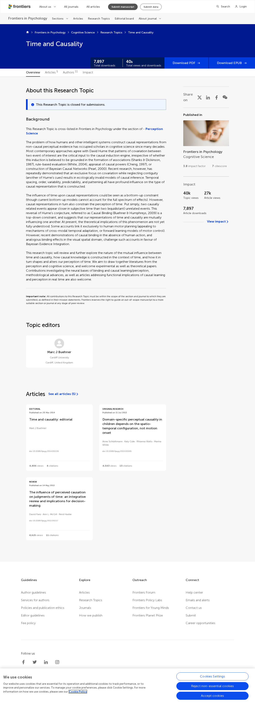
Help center (194, 592)
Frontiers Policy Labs (147, 600)
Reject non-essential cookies (212, 686)
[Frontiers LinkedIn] (46, 662)
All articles (93, 6)
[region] (127, 685)
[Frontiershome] (19, 6)
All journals (71, 6)
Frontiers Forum (143, 592)
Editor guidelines (33, 615)
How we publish (90, 615)
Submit (191, 615)
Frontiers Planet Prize (147, 615)
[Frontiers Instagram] (57, 662)
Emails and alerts (198, 600)
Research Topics (99, 18)
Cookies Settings (212, 676)
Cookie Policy (78, 691)
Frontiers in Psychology (50, 32)
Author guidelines (33, 592)
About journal (148, 18)
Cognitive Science (83, 32)
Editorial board (124, 18)
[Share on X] (200, 97)
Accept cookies (212, 696)
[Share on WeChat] (225, 97)
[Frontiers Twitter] (34, 662)
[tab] (33, 73)
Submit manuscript (122, 6)
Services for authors (35, 600)
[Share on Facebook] (216, 97)
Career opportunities (200, 623)
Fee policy (28, 623)
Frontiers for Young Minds (150, 608)
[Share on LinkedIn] (208, 97)
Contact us (194, 608)
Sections (57, 18)
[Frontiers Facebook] (23, 662)
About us (45, 6)
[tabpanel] (127, 319)
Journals (85, 608)
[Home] (27, 33)
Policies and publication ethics (42, 608)
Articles (78, 18)
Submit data (151, 6)
